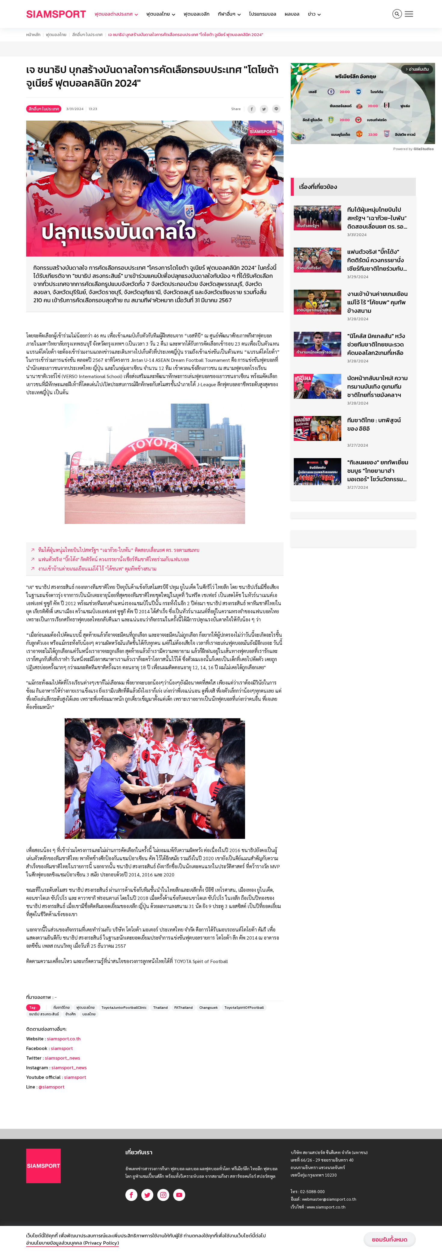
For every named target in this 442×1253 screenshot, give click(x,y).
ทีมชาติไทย (62, 1007)
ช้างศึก (71, 1014)
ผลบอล (292, 13)
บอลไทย (89, 1014)
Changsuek (208, 1007)
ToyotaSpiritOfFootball (244, 1007)
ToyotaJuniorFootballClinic (123, 1007)
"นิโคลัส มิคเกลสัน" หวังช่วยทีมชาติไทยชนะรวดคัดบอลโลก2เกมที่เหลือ (376, 344)
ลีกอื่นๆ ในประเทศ (87, 35)
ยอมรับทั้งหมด (389, 1239)
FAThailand (183, 1007)
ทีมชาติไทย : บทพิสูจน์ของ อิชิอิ (374, 424)
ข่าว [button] (312, 13)
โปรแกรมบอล (262, 13)
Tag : (33, 1007)
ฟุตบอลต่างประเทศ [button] (114, 13)
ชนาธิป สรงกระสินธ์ (44, 1014)
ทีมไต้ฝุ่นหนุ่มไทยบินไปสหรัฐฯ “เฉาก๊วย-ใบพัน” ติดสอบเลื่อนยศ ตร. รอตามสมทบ (377, 218)
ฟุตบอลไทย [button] (158, 13)
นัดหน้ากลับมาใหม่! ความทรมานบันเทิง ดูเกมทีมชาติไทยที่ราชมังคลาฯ (377, 386)
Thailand (160, 1007)
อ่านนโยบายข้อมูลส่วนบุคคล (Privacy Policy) (72, 1242)
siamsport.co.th (64, 1038)
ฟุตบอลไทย (56, 35)
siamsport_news (62, 1057)
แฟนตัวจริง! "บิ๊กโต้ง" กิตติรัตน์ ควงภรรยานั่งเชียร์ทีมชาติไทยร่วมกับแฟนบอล (375, 260)
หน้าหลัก (33, 35)
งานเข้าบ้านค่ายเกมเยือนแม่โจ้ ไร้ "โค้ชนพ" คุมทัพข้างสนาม (377, 302)
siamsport (62, 1048)
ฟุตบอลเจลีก (197, 13)
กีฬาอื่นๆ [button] (227, 13)
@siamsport (51, 1086)
